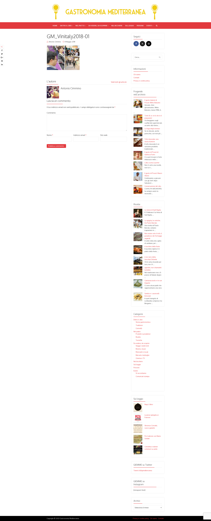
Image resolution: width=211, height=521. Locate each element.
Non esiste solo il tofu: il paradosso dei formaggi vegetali (153, 236)
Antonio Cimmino (55, 42)
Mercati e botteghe (142, 355)
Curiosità (139, 328)
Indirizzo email (79, 135)
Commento (51, 113)
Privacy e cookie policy (142, 81)
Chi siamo (137, 74)
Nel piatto (80, 26)
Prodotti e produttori (143, 334)
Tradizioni (139, 325)
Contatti (136, 77)
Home (55, 26)
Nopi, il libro (149, 404)
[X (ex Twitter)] (142, 43)
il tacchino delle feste (152, 246)
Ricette (138, 337)
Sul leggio (129, 26)
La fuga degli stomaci (152, 129)
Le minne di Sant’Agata (153, 210)
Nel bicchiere (116, 26)
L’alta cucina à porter (152, 163)
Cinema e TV (140, 358)
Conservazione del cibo (153, 186)
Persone (140, 26)
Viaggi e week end (142, 346)
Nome (50, 135)
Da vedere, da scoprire (97, 26)
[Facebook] (136, 43)
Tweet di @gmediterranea (143, 470)
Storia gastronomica (143, 322)
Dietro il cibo (66, 26)
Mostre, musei (141, 349)
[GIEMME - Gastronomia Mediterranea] (105, 11)
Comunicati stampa (142, 376)
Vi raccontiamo (141, 373)
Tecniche (139, 340)
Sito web (103, 135)
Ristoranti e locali (142, 352)
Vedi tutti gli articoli (119, 82)
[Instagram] (148, 43)
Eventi (149, 26)
